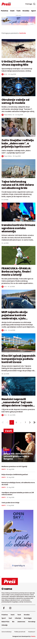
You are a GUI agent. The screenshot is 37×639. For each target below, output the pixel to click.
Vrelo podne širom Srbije (10, 503)
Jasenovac (21, 622)
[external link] (18, 539)
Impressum (31, 632)
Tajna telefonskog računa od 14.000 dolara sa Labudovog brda (18, 185)
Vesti (12, 11)
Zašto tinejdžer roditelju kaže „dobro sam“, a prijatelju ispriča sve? (18, 143)
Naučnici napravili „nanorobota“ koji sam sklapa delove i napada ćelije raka (17, 403)
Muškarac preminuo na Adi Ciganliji (14, 466)
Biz (13, 622)
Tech (18, 11)
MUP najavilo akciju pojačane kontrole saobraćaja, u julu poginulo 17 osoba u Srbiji (18, 316)
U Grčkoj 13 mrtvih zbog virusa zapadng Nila (17, 63)
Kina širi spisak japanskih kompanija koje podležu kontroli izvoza (18, 359)
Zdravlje (4, 625)
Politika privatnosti (19, 632)
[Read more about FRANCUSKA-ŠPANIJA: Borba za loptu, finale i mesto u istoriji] (18, 256)
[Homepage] (6, 3)
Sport (33, 11)
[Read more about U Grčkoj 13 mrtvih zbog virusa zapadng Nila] (18, 49)
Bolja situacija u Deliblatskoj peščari (15, 475)
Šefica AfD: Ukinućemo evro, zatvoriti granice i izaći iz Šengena (18, 456)
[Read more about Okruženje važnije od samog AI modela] (18, 87)
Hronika (25, 11)
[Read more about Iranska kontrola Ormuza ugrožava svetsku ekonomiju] (18, 213)
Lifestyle (18, 618)
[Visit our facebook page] (4, 608)
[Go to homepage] (18, 581)
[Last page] (34, 422)
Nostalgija (28, 618)
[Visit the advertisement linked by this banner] (18, 20)
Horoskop (31, 622)
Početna (4, 11)
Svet (10, 618)
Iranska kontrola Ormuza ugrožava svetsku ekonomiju (18, 228)
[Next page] (30, 422)
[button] (11, 422)
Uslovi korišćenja (6, 632)
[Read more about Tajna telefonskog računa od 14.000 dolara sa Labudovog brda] (18, 169)
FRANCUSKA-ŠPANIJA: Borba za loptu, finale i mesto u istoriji (16, 272)
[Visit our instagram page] (10, 608)
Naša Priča (5, 622)
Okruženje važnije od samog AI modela (15, 101)
